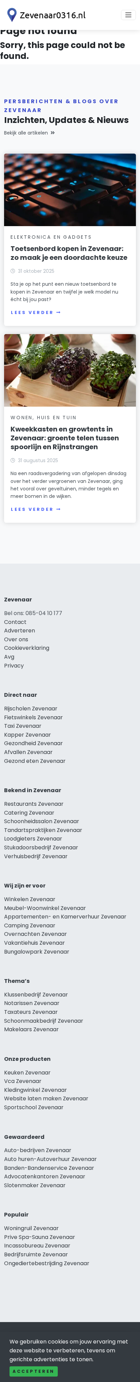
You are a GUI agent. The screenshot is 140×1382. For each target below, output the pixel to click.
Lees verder (32, 312)
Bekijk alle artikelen (26, 132)
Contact (15, 622)
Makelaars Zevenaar (31, 1029)
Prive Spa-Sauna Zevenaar (39, 1237)
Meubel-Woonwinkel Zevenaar (45, 908)
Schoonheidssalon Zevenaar (41, 821)
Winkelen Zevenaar (29, 899)
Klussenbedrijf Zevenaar (36, 995)
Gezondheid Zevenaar (33, 743)
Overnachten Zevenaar (35, 934)
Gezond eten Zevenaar (35, 761)
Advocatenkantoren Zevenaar (44, 1176)
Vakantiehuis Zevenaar (34, 943)
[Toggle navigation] (128, 15)
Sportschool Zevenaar (34, 1107)
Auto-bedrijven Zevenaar (37, 1150)
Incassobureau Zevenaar (37, 1246)
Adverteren (19, 630)
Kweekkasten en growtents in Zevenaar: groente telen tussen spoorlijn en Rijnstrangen (65, 438)
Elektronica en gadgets (51, 237)
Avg (9, 657)
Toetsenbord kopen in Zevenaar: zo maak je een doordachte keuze (69, 253)
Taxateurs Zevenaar (31, 1012)
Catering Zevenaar (29, 813)
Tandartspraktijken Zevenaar (43, 830)
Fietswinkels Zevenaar (33, 717)
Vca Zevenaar (22, 1081)
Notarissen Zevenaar (31, 1003)
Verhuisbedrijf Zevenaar (36, 856)
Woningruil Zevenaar (31, 1228)
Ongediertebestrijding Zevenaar (46, 1263)
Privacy (14, 666)
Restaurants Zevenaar (34, 804)
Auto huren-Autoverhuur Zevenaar (50, 1159)
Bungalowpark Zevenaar (36, 952)
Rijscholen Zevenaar (30, 708)
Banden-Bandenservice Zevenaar (49, 1168)
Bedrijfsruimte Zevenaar (36, 1254)
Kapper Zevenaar (27, 735)
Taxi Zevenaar (22, 726)
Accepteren (34, 1371)
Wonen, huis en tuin (43, 417)
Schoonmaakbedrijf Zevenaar (43, 1021)
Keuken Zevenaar (27, 1073)
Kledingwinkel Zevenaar (35, 1090)
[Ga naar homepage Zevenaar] (45, 15)
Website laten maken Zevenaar (46, 1098)
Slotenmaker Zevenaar (35, 1185)
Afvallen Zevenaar (28, 752)
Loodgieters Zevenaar (33, 839)
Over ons (16, 639)
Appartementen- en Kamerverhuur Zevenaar (65, 917)
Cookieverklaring (26, 648)
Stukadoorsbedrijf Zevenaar (41, 847)
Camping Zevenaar (29, 925)
